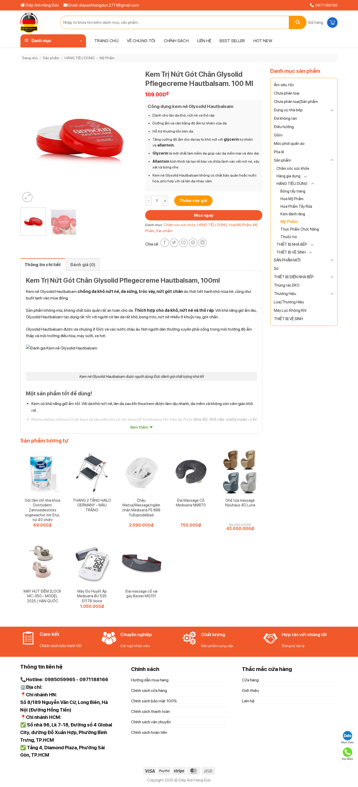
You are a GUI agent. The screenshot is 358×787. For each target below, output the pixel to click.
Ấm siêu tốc (284, 85)
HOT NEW (262, 40)
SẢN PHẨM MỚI (287, 260)
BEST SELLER (232, 40)
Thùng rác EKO (287, 285)
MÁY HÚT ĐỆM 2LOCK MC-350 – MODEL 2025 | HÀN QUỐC (42, 596)
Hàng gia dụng (288, 176)
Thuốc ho (288, 236)
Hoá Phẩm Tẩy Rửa (296, 206)
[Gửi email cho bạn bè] (183, 242)
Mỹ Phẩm (107, 58)
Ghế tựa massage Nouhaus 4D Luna (240, 502)
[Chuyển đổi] (332, 110)
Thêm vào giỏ (194, 200)
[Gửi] (297, 22)
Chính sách (176, 40)
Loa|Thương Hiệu (289, 302)
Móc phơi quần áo (289, 143)
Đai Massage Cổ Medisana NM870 (191, 502)
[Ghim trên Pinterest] (193, 242)
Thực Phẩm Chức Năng (299, 229)
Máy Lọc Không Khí (290, 310)
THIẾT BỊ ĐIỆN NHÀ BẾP (294, 277)
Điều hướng (284, 126)
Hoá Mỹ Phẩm (291, 198)
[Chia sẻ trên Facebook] (164, 242)
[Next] (128, 135)
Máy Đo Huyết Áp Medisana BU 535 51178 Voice (92, 596)
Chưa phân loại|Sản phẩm (296, 101)
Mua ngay (204, 215)
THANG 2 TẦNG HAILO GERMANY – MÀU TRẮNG (92, 505)
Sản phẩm (51, 58)
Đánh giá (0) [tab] (83, 264)
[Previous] (29, 135)
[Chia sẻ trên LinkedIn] (202, 242)
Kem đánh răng (292, 214)
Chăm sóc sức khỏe (292, 168)
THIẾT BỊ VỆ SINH (291, 252)
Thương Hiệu (285, 293)
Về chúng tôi (141, 40)
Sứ (276, 268)
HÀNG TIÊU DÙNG (79, 58)
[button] (322, 22)
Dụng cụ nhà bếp (288, 110)
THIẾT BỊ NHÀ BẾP (291, 244)
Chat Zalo (347, 742)
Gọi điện (347, 758)
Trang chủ (106, 40)
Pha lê (279, 152)
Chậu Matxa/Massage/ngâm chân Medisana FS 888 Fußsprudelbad (141, 507)
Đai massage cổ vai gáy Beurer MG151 (141, 593)
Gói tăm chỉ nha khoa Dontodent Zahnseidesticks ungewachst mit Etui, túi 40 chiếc (42, 510)
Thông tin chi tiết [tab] (43, 264)
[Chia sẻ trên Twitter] (174, 242)
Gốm (278, 135)
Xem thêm (139, 427)
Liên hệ (204, 40)
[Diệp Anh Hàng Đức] (36, 22)
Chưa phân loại (286, 93)
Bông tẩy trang (292, 191)
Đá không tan (285, 118)
